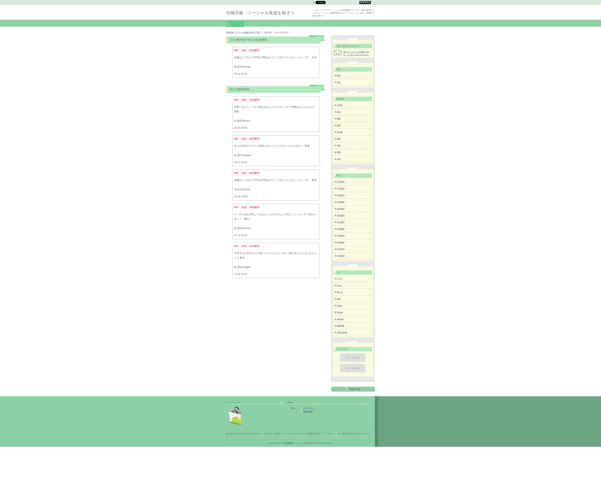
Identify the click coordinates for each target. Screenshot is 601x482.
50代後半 (341, 242)
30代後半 (341, 215)
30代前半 (341, 209)
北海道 (339, 105)
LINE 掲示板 (342, 332)
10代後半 (341, 188)
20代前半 (341, 195)
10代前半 (341, 182)
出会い (339, 285)
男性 (339, 75)
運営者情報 (308, 411)
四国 (339, 152)
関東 (339, 119)
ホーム (293, 408)
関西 (339, 139)
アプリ (339, 279)
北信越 (339, 132)
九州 (339, 159)
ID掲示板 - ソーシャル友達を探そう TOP (243, 32)
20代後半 (341, 202)
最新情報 (340, 326)
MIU (236, 100)
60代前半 (341, 249)
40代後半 (341, 229)
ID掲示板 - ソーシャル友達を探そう (260, 12)
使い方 (339, 292)
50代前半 (341, 236)
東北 (339, 112)
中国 (339, 145)
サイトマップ (308, 408)
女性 (339, 82)
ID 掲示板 (289, 443)
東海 (339, 125)
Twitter (339, 306)
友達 (339, 299)
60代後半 (341, 256)
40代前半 (341, 222)
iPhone (340, 312)
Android (340, 319)
